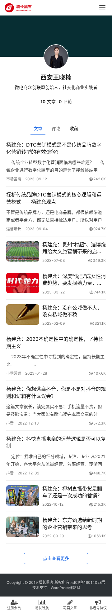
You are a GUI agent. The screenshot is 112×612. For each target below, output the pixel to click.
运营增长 (13, 229)
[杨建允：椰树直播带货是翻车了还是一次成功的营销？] (22, 495)
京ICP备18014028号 (87, 582)
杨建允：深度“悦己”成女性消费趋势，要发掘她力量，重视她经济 (74, 280)
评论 (56, 128)
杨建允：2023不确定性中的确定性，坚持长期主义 (54, 342)
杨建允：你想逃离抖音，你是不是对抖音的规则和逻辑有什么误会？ (56, 392)
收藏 (74, 128)
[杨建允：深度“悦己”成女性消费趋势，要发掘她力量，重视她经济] (22, 283)
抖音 (10, 423)
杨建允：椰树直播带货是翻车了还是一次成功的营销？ (72, 492)
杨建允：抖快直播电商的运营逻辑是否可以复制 (56, 442)
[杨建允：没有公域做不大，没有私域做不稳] (22, 314)
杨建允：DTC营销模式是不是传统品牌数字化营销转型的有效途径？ (53, 148)
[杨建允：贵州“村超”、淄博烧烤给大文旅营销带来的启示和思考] (22, 251)
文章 (38, 128)
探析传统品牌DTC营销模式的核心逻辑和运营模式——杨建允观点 (53, 198)
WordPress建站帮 (65, 587)
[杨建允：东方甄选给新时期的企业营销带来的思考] (22, 527)
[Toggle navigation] (102, 7)
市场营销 (13, 179)
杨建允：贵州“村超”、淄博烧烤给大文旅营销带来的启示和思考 (74, 248)
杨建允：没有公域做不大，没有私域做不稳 (72, 311)
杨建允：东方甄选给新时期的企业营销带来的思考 (72, 523)
